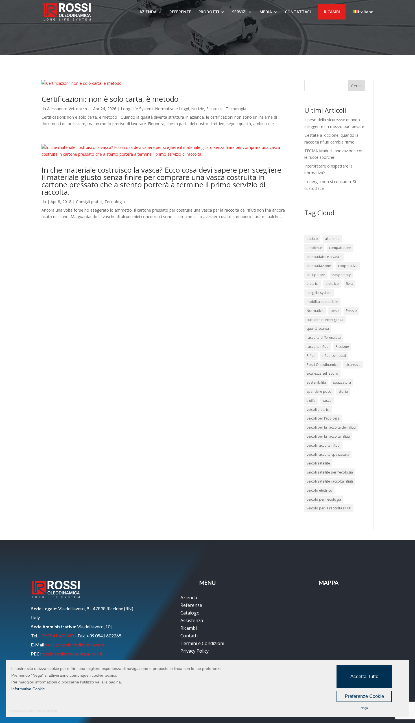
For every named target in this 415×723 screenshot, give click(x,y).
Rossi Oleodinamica (322, 364)
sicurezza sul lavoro (322, 373)
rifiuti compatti (334, 355)
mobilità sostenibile (322, 301)
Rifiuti (311, 355)
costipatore (316, 274)
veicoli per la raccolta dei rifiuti (331, 427)
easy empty (341, 274)
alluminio (332, 238)
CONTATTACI (298, 12)
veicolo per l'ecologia (324, 499)
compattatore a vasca (324, 256)
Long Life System (137, 108)
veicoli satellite (318, 463)
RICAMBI (332, 11)
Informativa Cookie (28, 689)
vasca (326, 400)
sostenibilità (316, 382)
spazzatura (342, 382)
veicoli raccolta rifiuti (323, 445)
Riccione (342, 346)
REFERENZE (180, 12)
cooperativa (347, 265)
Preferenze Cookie (364, 696)
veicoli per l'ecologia (323, 418)
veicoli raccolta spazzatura (328, 454)
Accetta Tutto (364, 676)
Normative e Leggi (172, 108)
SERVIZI (239, 12)
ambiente (314, 247)
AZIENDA (147, 12)
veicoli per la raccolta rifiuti (328, 436)
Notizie (197, 108)
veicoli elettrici (318, 409)
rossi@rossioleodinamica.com (75, 644)
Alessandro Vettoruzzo (68, 108)
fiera (349, 283)
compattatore (340, 247)
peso (335, 310)
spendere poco (319, 391)
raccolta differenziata (324, 337)
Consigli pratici (89, 201)
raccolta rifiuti (318, 346)
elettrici (312, 283)
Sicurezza (215, 108)
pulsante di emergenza (325, 319)
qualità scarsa (318, 328)
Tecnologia (236, 108)
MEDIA (265, 12)
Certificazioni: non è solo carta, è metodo (110, 99)
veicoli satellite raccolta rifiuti (330, 481)
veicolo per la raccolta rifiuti (329, 508)
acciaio (312, 238)
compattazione (319, 265)
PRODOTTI (208, 12)
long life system (319, 292)
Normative (315, 310)
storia (343, 391)
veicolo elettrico (319, 490)
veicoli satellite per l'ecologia (330, 472)
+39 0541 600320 (56, 635)
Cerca (356, 85)
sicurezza (353, 364)
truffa (311, 400)
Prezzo (351, 310)
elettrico (332, 283)
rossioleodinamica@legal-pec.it (72, 653)
